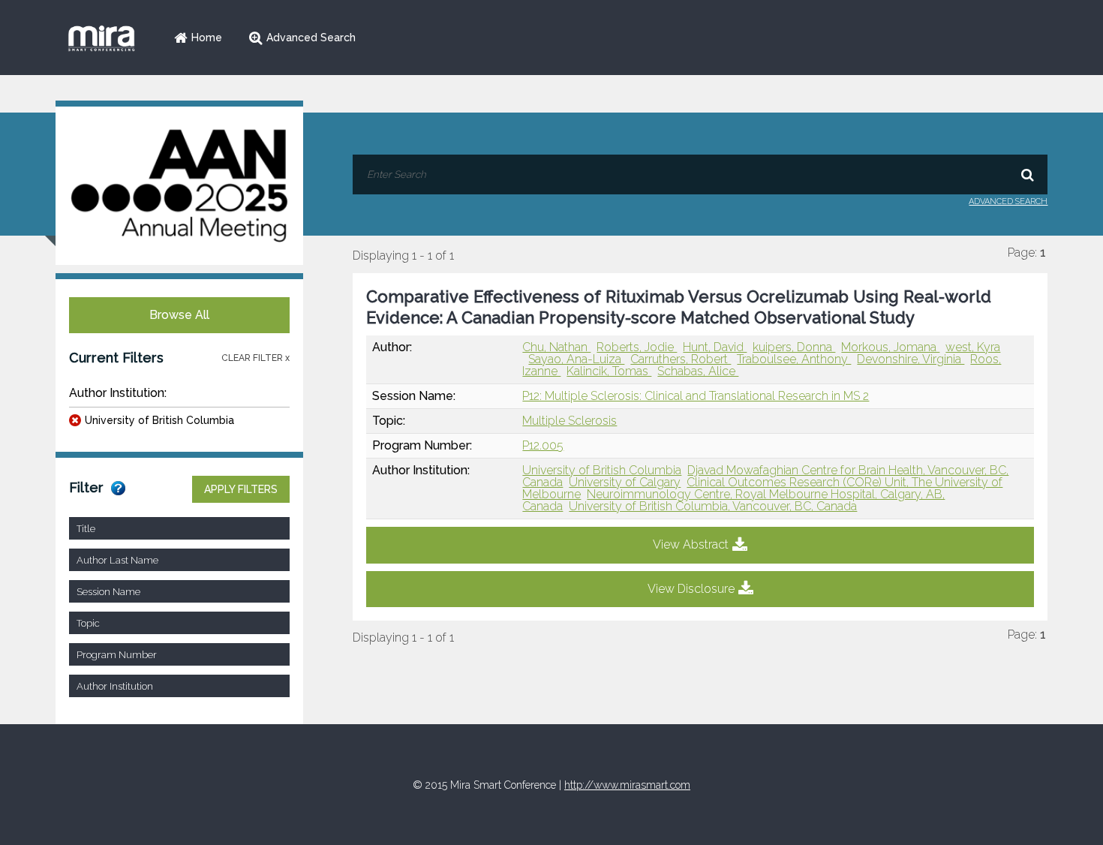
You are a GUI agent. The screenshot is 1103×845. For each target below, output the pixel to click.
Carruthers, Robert (680, 359)
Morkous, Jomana (890, 347)
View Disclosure (691, 589)
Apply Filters (241, 489)
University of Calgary (625, 482)
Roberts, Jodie (637, 347)
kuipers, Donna (794, 347)
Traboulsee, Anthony (794, 359)
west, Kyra (972, 347)
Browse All (179, 315)
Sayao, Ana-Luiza (576, 359)
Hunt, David (715, 347)
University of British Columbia (159, 420)
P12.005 (543, 445)
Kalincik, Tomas (609, 371)
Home (206, 38)
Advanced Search (311, 38)
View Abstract (691, 544)
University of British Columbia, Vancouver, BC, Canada (713, 506)
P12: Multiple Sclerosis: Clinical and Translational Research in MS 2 (695, 396)
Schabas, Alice (697, 371)
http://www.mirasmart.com (627, 785)
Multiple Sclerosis (569, 420)
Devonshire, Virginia (910, 359)
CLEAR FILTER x (255, 358)
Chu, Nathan (556, 347)
